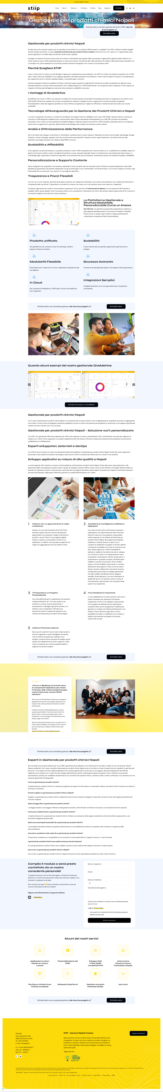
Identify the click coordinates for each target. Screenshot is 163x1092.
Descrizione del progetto (97, 888)
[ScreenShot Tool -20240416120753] (54, 384)
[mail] (133, 8)
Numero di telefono (94, 880)
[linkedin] (130, 8)
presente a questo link (21, 1069)
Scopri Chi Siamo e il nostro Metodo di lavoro (46, 731)
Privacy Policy (98, 908)
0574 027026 (23, 1041)
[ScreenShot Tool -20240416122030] (108, 384)
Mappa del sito (69, 1052)
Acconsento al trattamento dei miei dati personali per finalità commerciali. (109, 913)
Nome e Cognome (95, 864)
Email (90, 872)
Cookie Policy (96, 1075)
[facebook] (127, 8)
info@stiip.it (38, 897)
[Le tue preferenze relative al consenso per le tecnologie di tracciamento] (3, 1089)
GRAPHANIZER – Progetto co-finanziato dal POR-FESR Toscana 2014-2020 (33, 1072)
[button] (29, 384)
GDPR (113, 1075)
